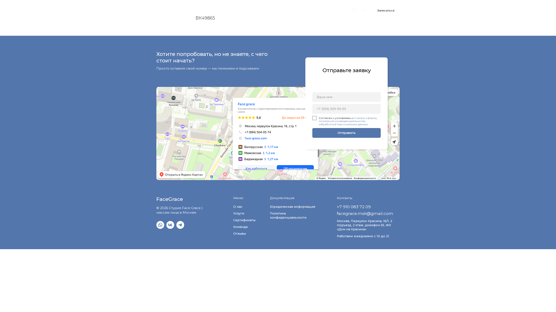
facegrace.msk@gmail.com (365, 213)
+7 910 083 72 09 (354, 206)
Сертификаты (244, 220)
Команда (240, 227)
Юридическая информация (292, 207)
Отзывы (239, 234)
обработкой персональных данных (343, 124)
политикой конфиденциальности (342, 121)
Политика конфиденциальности (288, 215)
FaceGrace (169, 10)
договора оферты (364, 118)
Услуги (238, 213)
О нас (237, 207)
